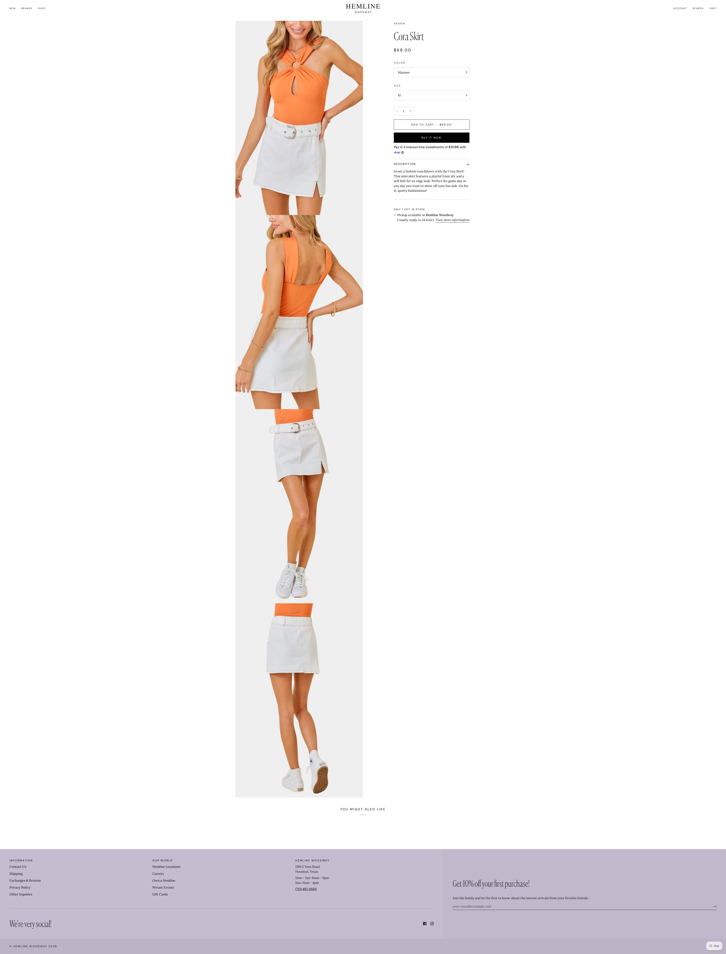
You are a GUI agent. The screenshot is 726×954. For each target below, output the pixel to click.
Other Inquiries (20, 894)
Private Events (163, 887)
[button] (27, 8)
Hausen (399, 23)
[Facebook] (425, 923)
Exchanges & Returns (25, 880)
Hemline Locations (166, 867)
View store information (452, 220)
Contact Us (17, 867)
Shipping (15, 874)
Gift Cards (160, 894)
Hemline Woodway (30, 946)
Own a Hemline (163, 880)
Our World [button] (162, 860)
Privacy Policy (19, 887)
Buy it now (431, 137)
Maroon (404, 72)
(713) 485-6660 (306, 889)
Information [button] (21, 860)
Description (405, 164)
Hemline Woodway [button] (312, 860)
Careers (158, 874)
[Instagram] (432, 923)
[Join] (712, 906)
